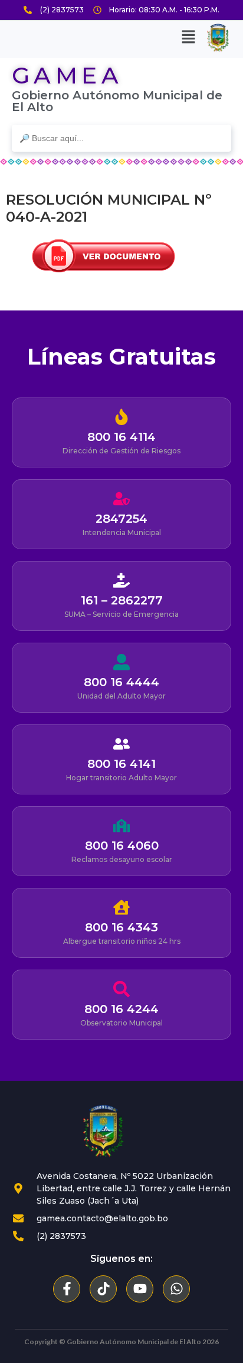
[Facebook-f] (66, 1288)
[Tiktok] (103, 1288)
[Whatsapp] (176, 1288)
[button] (189, 38)
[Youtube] (139, 1288)
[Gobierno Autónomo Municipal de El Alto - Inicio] (103, 1131)
